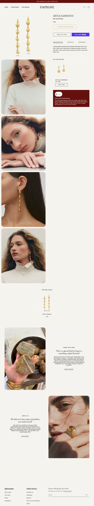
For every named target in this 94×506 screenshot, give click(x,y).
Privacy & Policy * (68, 491)
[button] (6, 7)
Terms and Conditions (33, 500)
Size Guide (8, 492)
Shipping (29, 495)
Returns (29, 498)
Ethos (6, 498)
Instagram (8, 500)
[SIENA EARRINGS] (47, 303)
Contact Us (30, 492)
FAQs (28, 503)
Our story (7, 495)
